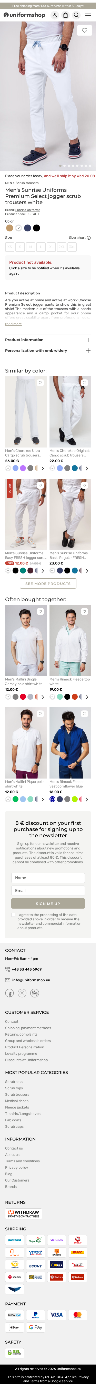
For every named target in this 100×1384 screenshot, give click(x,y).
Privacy (83, 1371)
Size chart (77, 232)
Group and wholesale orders (28, 1035)
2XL (61, 241)
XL (51, 241)
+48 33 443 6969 (27, 963)
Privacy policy (16, 1161)
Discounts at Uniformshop (26, 1054)
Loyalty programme (21, 1048)
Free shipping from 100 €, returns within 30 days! (48, 6)
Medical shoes (16, 1095)
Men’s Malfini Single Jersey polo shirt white (24, 675)
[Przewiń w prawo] (41, 463)
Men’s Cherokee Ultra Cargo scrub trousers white (22, 447)
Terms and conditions (22, 1155)
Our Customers (17, 1174)
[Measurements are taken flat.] (88, 232)
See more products (48, 578)
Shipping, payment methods (28, 1022)
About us (12, 1149)
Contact (11, 1016)
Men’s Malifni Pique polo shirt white (24, 778)
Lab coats (13, 1114)
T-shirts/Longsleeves (23, 1108)
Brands (11, 1181)
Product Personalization (24, 1041)
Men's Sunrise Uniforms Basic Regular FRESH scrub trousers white (68, 549)
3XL (72, 241)
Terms (34, 1375)
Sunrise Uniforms (27, 204)
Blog (8, 1168)
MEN (8, 177)
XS (9, 241)
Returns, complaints (21, 1028)
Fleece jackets (17, 1101)
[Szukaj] (76, 15)
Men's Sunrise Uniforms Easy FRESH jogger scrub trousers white (25, 549)
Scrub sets (14, 1076)
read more (13, 318)
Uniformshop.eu (69, 1363)
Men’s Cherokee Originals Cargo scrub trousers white (69, 447)
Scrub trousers (27, 177)
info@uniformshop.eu (31, 974)
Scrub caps (14, 1121)
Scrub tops (14, 1082)
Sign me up (48, 898)
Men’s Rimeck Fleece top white (69, 675)
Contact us (14, 1142)
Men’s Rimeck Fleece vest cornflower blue (66, 778)
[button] (60, 160)
